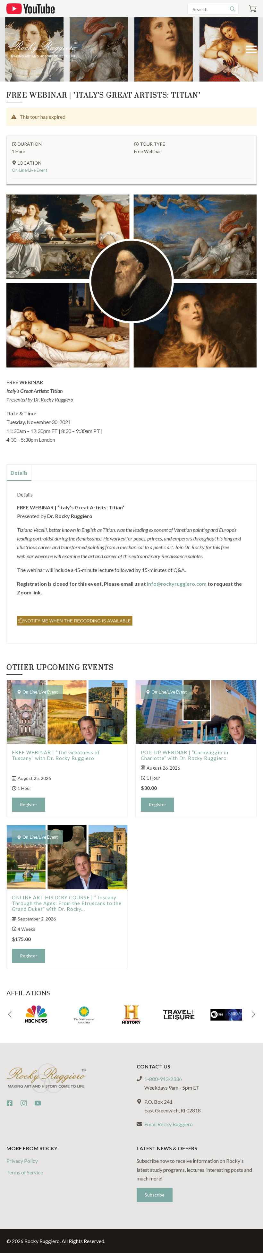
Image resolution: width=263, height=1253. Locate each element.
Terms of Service (24, 1172)
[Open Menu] (251, 49)
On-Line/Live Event (29, 170)
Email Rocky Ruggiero (168, 1124)
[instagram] (24, 1103)
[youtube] (38, 1103)
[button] (9, 1014)
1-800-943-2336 (163, 1079)
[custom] (9, 1103)
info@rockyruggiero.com (177, 584)
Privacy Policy (22, 1161)
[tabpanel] (131, 559)
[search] (232, 9)
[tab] (19, 473)
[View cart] (253, 8)
